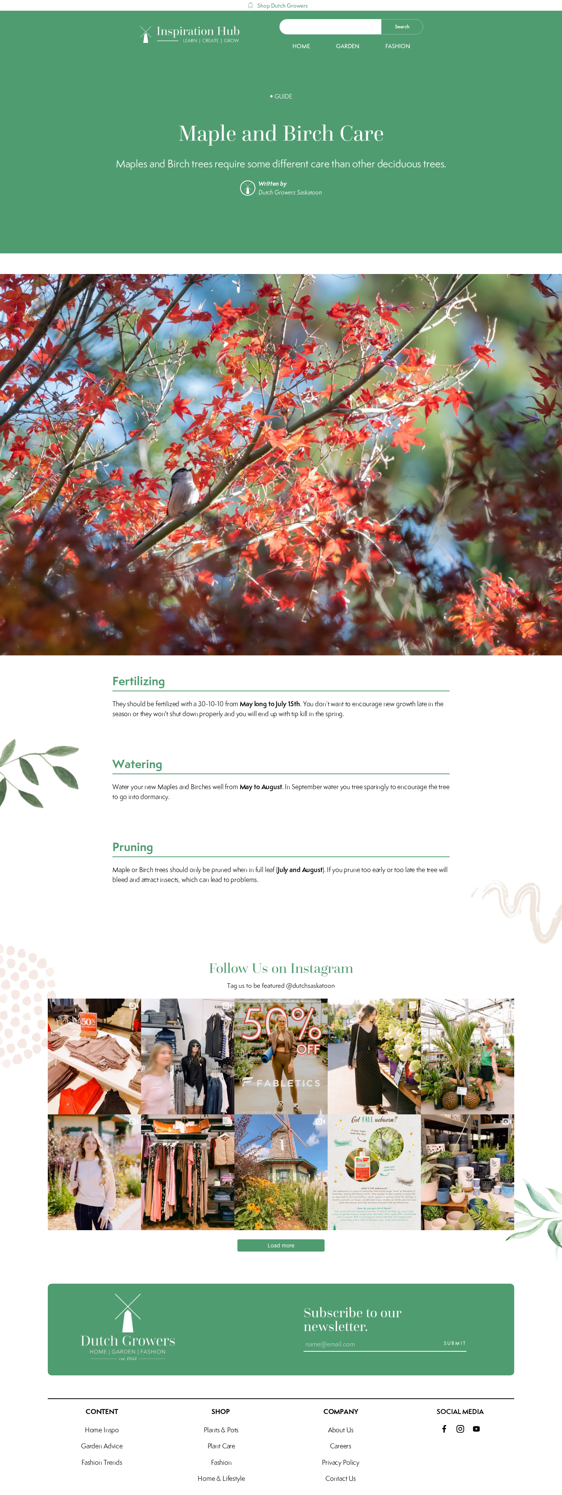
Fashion (397, 46)
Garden (347, 46)
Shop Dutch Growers (282, 6)
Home (301, 46)
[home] (190, 34)
